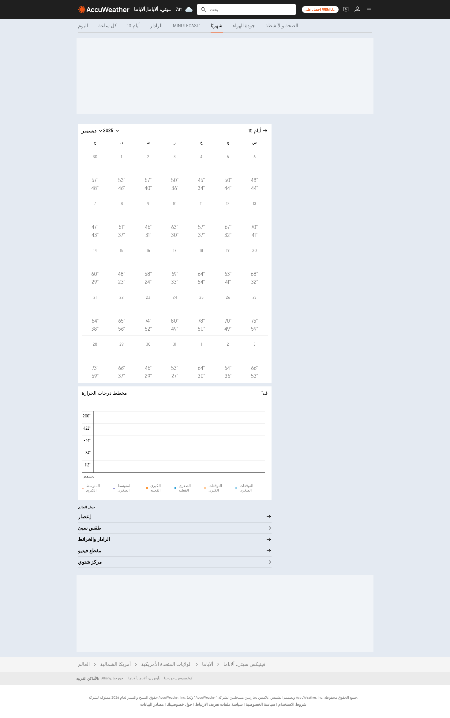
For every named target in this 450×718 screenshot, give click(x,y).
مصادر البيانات (152, 704)
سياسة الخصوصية (260, 704)
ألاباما (207, 664)
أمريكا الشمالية (115, 664)
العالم (84, 664)
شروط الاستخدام (291, 704)
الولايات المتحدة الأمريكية (166, 664)
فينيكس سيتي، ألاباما (244, 664)
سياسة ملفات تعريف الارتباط (218, 704)
